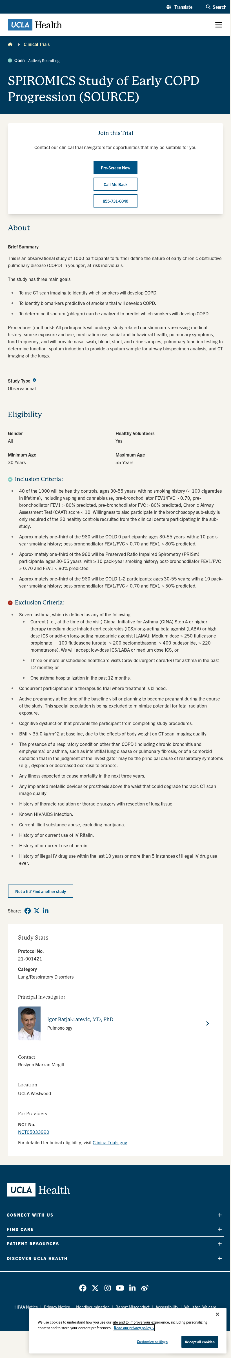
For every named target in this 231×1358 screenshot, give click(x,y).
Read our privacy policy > (134, 1327)
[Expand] (220, 1214)
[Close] (217, 1314)
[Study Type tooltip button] (34, 379)
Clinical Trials (37, 44)
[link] (28, 911)
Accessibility (167, 1306)
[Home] (10, 44)
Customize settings (152, 1341)
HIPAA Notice (26, 1306)
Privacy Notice (57, 1306)
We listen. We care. (200, 1306)
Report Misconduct (132, 1306)
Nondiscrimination (93, 1306)
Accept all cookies (199, 1341)
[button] (179, 7)
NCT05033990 (33, 1132)
